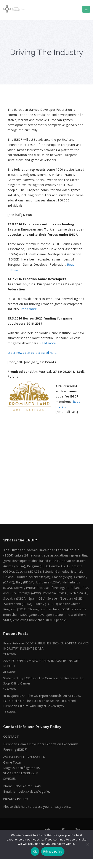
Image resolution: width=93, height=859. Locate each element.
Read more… (30, 309)
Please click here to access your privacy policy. (37, 806)
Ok (35, 851)
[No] (87, 846)
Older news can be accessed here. (32, 353)
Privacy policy (52, 851)
